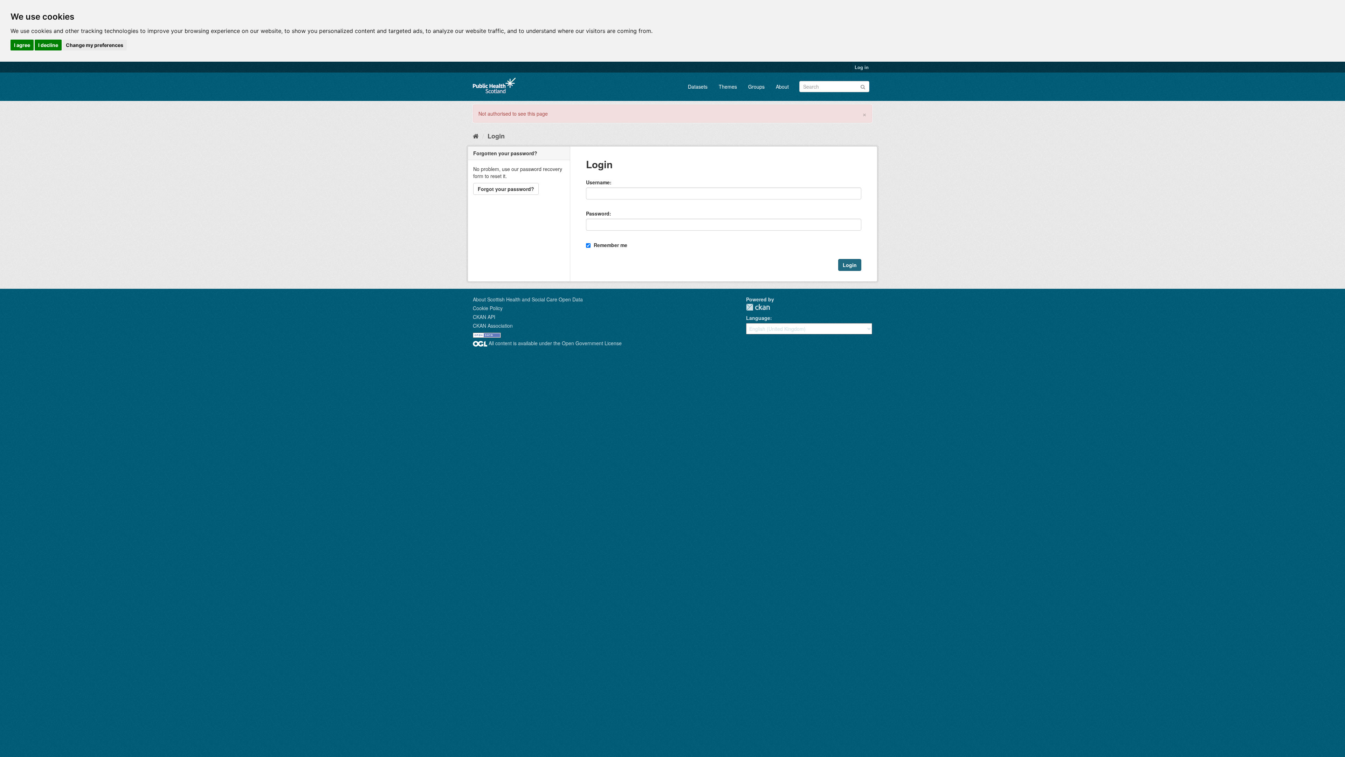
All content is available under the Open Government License (554, 343)
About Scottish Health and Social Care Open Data (528, 299)
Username (598, 182)
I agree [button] (22, 45)
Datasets (698, 86)
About (782, 86)
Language (758, 317)
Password (597, 213)
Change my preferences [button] (94, 45)
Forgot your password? (506, 188)
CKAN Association (493, 325)
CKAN (758, 307)
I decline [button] (48, 45)
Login (496, 136)
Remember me (609, 244)
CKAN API (484, 316)
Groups (756, 86)
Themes (728, 86)
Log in (862, 67)
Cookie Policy (488, 308)
